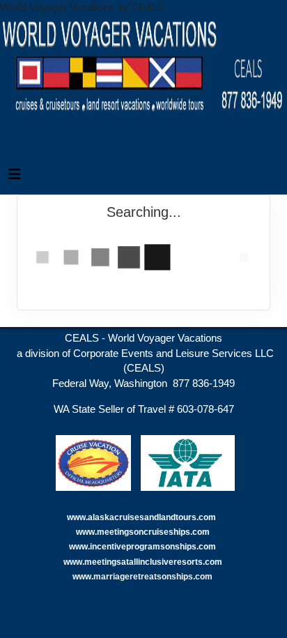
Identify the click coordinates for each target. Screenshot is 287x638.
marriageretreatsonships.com (154, 577)
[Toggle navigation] (14, 178)
